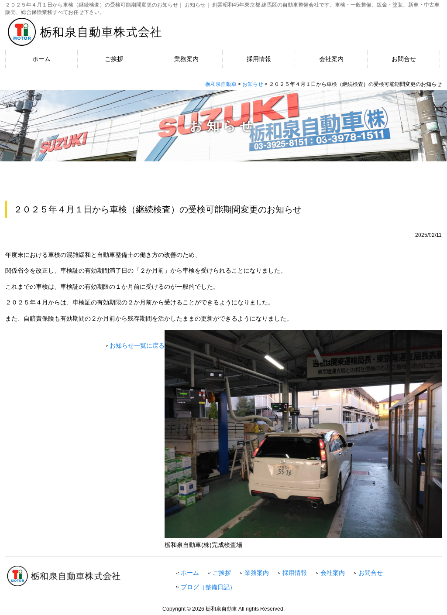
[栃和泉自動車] (83, 25)
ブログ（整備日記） (208, 587)
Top (420, 588)
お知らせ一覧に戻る (137, 345)
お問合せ (370, 573)
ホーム (190, 573)
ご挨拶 (222, 573)
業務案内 (256, 573)
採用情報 (294, 573)
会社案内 (332, 573)
